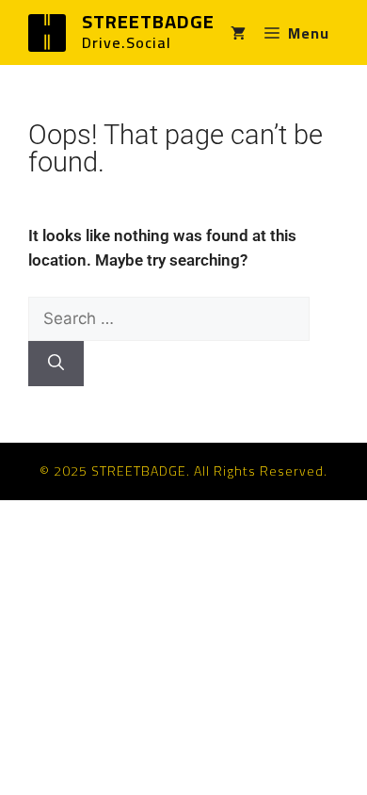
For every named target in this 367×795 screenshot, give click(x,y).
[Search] (56, 363)
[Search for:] (169, 318)
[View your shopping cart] (238, 33)
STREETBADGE (148, 21)
